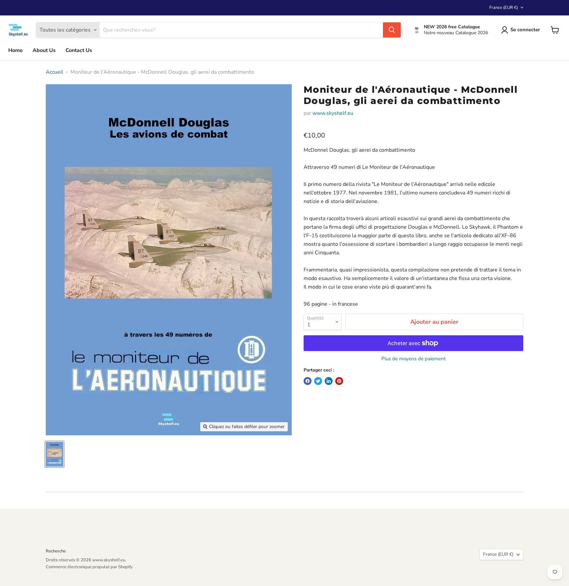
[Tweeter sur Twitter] (318, 381)
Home (15, 50)
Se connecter (525, 29)
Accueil (54, 72)
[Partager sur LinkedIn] (329, 381)
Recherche (56, 551)
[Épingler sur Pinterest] (339, 381)
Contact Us (79, 50)
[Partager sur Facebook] (308, 381)
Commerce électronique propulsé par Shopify (89, 567)
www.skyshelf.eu (332, 113)
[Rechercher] (392, 30)
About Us (44, 50)
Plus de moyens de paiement (413, 359)
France (503, 8)
